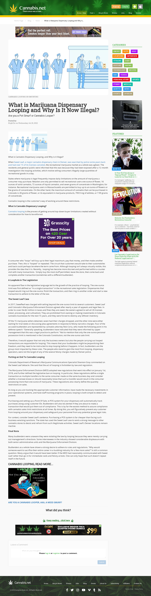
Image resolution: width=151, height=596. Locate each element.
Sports (136, 79)
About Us (103, 583)
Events (138, 13)
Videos (124, 75)
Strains (114, 13)
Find (91, 13)
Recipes (132, 70)
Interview (132, 56)
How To (117, 89)
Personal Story (121, 79)
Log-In (125, 6)
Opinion (128, 94)
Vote (126, 51)
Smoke (116, 51)
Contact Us (138, 583)
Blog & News (103, 13)
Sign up (116, 6)
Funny (116, 84)
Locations (118, 56)
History (117, 65)
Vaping (128, 65)
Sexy (134, 51)
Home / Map (81, 13)
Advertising (115, 583)
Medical (128, 84)
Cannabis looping (16, 211)
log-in (47, 553)
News (38, 21)
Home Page (18, 21)
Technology (119, 70)
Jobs (123, 13)
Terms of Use (129, 589)
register (56, 553)
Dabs (127, 61)
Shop (130, 13)
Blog (29, 21)
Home (46, 583)
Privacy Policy (139, 589)
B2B (115, 75)
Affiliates (126, 583)
